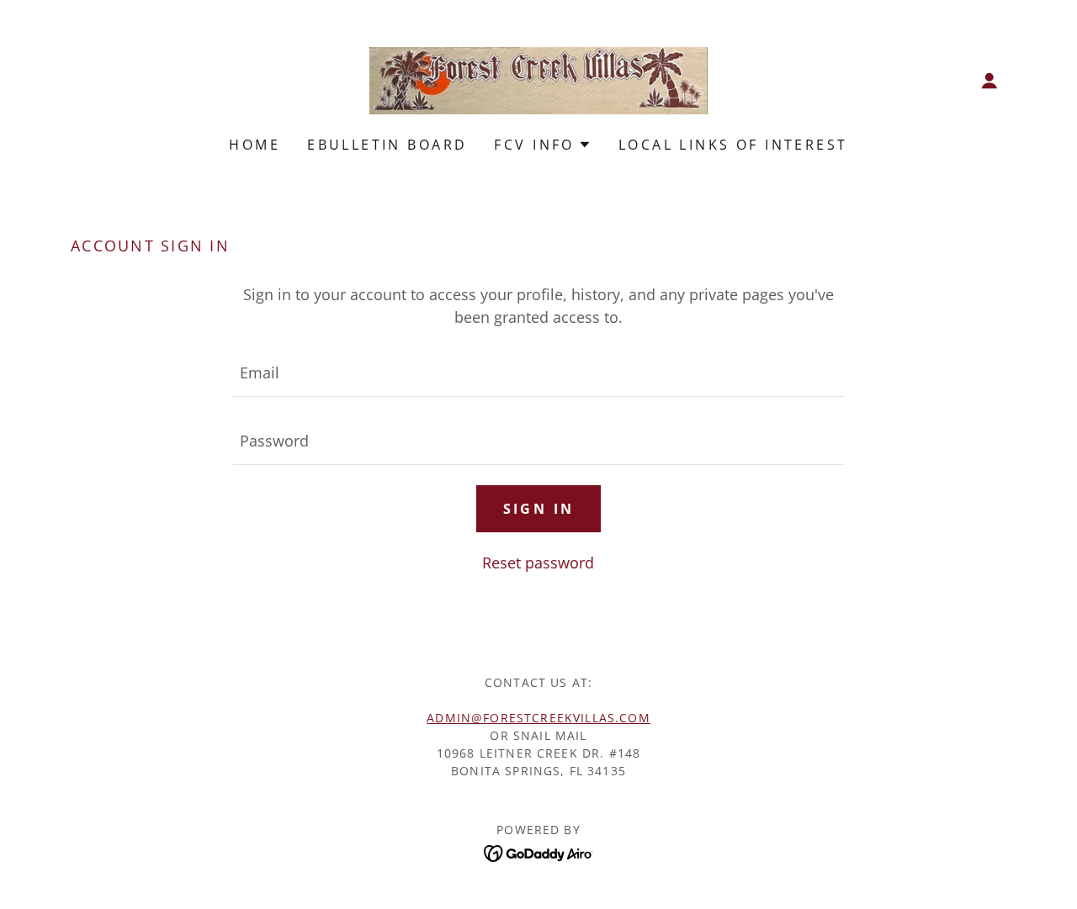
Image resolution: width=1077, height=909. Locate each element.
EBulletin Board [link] (387, 144)
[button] (989, 81)
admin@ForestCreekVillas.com (538, 718)
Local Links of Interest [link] (733, 144)
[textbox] (538, 373)
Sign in (539, 508)
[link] (538, 79)
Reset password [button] (538, 562)
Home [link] (254, 144)
